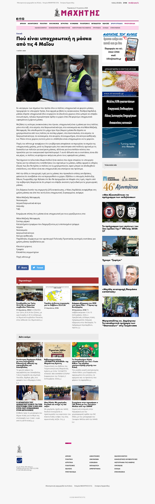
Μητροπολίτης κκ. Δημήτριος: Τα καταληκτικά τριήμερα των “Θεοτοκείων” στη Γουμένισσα (119, 323)
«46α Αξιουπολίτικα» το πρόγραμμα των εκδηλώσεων (119, 196)
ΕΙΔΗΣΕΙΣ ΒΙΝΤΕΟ (41, 28)
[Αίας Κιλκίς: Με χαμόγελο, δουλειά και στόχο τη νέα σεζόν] (57, 392)
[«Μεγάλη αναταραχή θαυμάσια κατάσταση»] (120, 275)
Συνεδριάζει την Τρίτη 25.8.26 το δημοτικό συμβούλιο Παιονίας (25, 305)
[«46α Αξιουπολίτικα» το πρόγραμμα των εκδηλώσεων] (120, 181)
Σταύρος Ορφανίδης (67, 3)
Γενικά (19, 33)
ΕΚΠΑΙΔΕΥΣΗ (96, 23)
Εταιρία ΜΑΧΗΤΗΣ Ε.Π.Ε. (51, 3)
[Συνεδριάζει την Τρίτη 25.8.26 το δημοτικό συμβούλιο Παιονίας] (29, 293)
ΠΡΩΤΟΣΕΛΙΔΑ (129, 23)
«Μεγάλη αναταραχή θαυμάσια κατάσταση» (119, 290)
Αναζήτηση (132, 3)
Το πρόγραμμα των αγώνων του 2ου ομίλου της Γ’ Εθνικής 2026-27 (120, 228)
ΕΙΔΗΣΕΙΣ (106, 23)
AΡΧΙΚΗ (23, 23)
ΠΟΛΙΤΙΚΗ (43, 23)
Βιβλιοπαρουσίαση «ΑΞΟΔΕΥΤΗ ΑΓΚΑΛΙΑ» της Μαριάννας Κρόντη (56, 361)
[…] (41, 320)
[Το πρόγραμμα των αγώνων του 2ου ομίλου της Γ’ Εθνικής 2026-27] (120, 212)
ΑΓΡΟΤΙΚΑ (64, 23)
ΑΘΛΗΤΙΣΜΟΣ (33, 23)
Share (24, 267)
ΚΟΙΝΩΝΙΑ (74, 23)
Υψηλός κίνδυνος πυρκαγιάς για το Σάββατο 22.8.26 (56, 304)
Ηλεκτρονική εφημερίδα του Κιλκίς (29, 3)
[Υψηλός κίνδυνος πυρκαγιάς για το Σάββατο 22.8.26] (57, 293)
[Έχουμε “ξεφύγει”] (120, 246)
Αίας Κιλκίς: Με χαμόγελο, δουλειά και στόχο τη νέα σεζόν (55, 404)
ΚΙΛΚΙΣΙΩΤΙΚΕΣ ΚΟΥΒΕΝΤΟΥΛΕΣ (59, 28)
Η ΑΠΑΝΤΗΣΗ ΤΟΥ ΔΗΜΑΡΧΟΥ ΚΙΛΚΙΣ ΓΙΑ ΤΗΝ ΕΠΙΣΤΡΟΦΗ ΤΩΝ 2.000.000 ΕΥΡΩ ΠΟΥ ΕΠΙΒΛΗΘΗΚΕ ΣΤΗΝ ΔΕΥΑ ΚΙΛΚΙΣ (29, 406)
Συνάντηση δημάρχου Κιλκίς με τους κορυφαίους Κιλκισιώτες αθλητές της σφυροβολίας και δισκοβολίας (28, 363)
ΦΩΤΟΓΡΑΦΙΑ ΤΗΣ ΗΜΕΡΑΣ (81, 28)
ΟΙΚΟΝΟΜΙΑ (54, 23)
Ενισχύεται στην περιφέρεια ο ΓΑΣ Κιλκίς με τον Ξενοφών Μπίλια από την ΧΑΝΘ (85, 404)
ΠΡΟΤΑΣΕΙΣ (97, 28)
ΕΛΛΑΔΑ (105, 28)
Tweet (40, 267)
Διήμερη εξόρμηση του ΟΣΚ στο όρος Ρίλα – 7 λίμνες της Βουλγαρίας (84, 305)
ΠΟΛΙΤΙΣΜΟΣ (85, 23)
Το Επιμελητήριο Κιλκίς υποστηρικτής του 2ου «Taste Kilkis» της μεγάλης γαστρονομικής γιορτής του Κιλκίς (85, 363)
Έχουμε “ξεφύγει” (112, 259)
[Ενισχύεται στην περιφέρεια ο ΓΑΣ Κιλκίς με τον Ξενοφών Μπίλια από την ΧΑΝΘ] (85, 392)
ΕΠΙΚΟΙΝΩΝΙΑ (115, 28)
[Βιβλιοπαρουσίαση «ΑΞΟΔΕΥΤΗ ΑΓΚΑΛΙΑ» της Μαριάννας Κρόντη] (57, 349)
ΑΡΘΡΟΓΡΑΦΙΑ (117, 23)
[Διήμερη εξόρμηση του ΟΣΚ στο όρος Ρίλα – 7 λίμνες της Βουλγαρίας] (85, 293)
